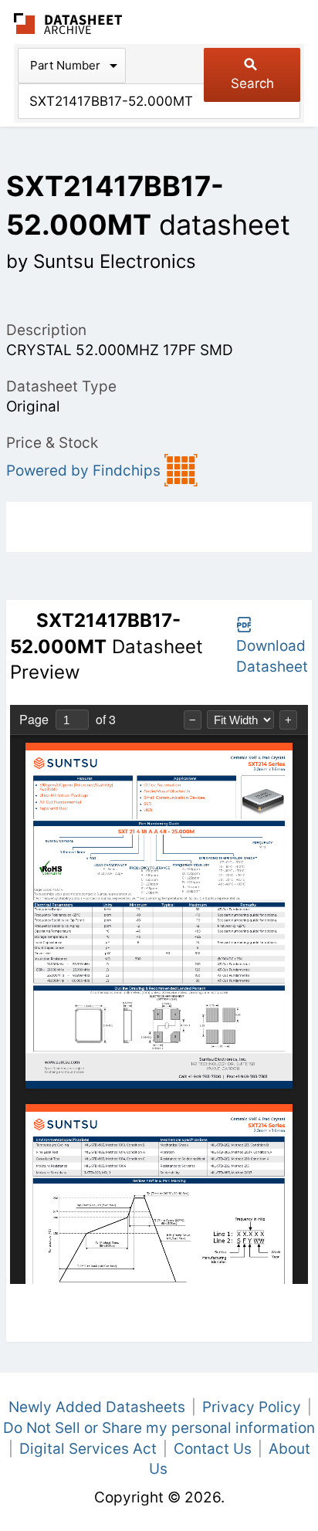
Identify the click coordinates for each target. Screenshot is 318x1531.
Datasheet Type (61, 386)
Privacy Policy (251, 1407)
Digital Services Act (88, 1449)
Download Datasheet (272, 656)
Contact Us (213, 1449)
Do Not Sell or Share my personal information (159, 1428)
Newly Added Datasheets (96, 1407)
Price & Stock (52, 443)
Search (252, 83)
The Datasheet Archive (68, 23)
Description (46, 330)
